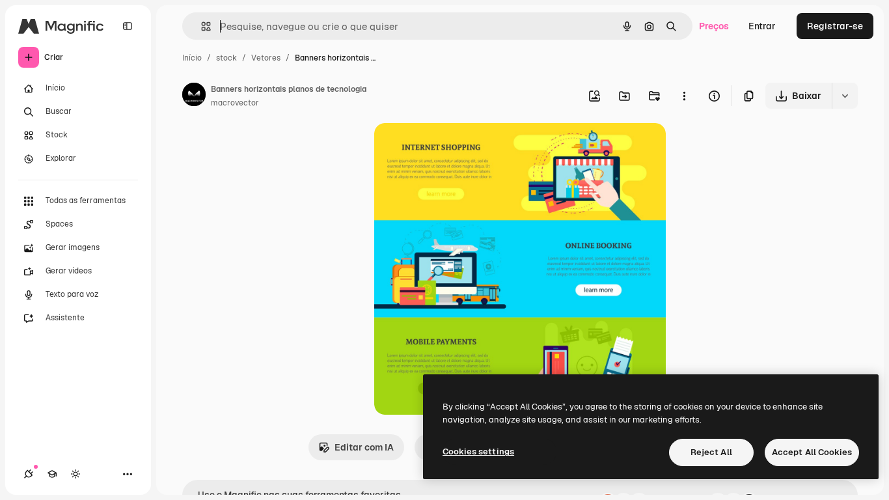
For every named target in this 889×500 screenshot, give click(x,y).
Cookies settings (478, 451)
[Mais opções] (684, 96)
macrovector (235, 103)
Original (457, 148)
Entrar (762, 26)
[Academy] (52, 474)
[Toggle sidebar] (127, 26)
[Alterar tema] (75, 474)
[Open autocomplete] (201, 26)
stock (226, 58)
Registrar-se (835, 26)
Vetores (265, 58)
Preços (714, 26)
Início (192, 58)
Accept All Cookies (812, 452)
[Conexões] (28, 474)
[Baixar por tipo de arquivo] (845, 96)
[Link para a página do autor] (194, 96)
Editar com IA (364, 447)
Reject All (711, 452)
